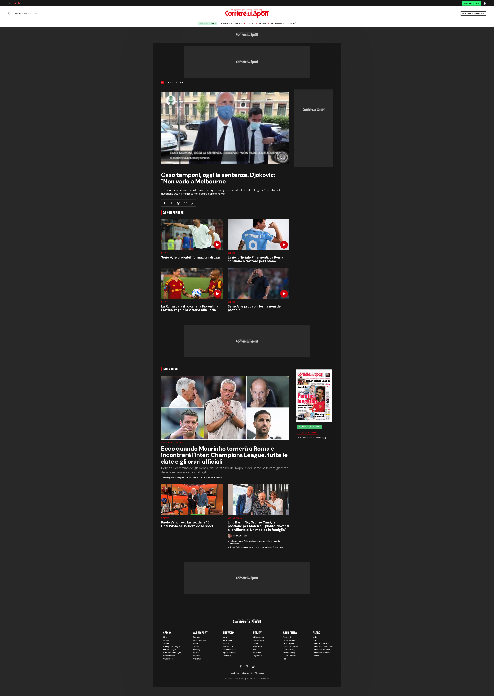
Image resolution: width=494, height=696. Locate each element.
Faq (284, 659)
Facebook (234, 673)
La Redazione (289, 640)
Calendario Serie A (231, 23)
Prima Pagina (258, 640)
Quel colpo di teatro (212, 478)
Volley (196, 652)
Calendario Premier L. (322, 652)
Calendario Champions (323, 646)
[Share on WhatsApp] (178, 203)
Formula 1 (197, 637)
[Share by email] (185, 203)
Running (196, 649)
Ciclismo (197, 659)
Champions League (172, 443)
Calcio (250, 23)
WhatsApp (259, 673)
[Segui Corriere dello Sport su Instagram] (253, 666)
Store (255, 643)
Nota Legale (288, 643)
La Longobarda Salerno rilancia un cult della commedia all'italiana (255, 542)
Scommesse (277, 23)
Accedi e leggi (319, 438)
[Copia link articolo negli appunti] (192, 203)
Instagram (245, 673)
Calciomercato (170, 659)
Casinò (292, 23)
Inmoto (226, 643)
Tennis (262, 23)
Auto (225, 637)
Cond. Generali (289, 655)
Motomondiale (199, 640)
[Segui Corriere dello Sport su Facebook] (240, 666)
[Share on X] (171, 203)
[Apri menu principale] (9, 3)
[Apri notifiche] (9, 13)
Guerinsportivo (229, 649)
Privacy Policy (289, 652)
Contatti (287, 637)
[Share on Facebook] (164, 203)
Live (19, 3)
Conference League (172, 652)
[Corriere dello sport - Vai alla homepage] (247, 13)
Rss (254, 649)
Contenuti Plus (207, 23)
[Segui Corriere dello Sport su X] (247, 666)
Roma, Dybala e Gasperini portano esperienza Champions (256, 547)
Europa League (169, 649)
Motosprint (228, 646)
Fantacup (227, 655)
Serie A (166, 640)
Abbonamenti (259, 637)
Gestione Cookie (290, 646)
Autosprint (228, 640)
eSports (196, 655)
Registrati (257, 655)
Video (171, 83)
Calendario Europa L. (322, 649)
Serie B (166, 643)
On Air (182, 83)
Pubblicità (257, 646)
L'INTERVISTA (235, 518)
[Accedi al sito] (484, 3)
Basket (196, 643)
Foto (315, 640)
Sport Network (229, 652)
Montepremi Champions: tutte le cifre (180, 478)
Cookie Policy (289, 649)
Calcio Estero (169, 655)
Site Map (257, 652)
